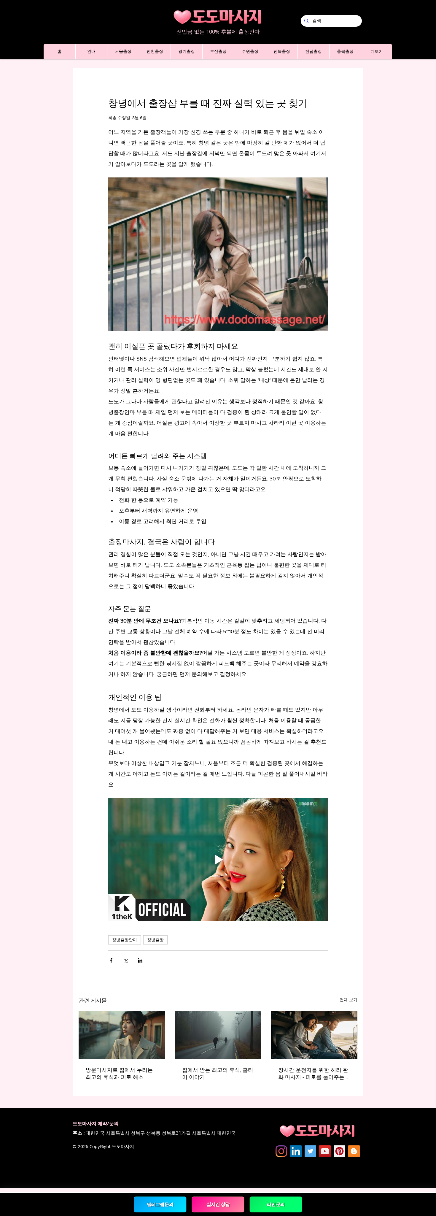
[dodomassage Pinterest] (339, 1151)
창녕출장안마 (124, 939)
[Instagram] (281, 1151)
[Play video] (218, 859)
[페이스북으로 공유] (111, 960)
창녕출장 (155, 939)
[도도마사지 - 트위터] (310, 1151)
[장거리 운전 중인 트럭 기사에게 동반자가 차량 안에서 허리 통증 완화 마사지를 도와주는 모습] (314, 1035)
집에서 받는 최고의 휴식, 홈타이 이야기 (217, 1073)
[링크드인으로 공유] (140, 960)
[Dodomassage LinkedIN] (296, 1151)
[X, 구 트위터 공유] (125, 960)
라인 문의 (276, 1204)
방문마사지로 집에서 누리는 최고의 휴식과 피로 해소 (119, 1073)
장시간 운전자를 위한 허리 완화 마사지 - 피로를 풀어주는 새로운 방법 (313, 1074)
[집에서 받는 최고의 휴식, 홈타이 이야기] (218, 1035)
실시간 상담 (218, 1204)
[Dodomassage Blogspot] (354, 1151)
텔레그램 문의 (160, 1204)
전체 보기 (348, 999)
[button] (91, 51)
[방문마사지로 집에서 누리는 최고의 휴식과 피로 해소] (122, 1035)
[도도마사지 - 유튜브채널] (325, 1151)
